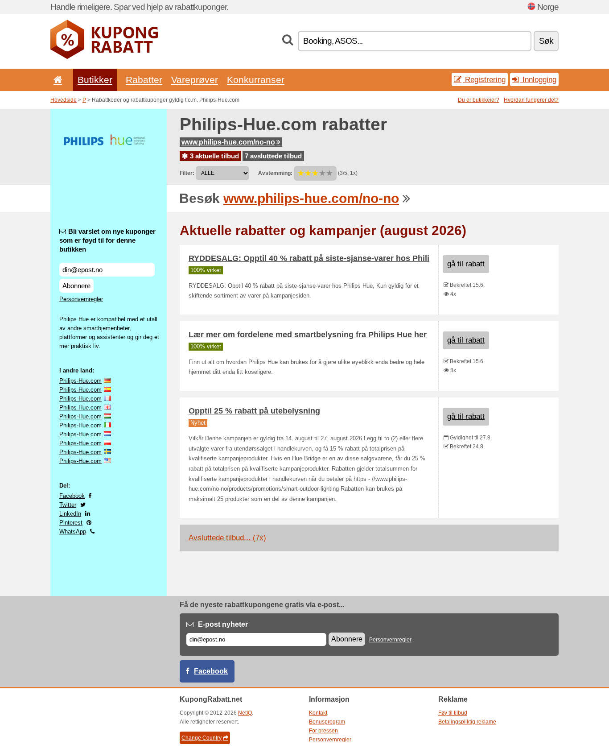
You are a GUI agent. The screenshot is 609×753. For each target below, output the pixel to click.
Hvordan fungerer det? (531, 100)
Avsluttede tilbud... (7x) (227, 538)
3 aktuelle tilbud (213, 156)
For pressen (323, 731)
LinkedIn (70, 513)
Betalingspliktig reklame (467, 722)
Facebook (72, 495)
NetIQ (245, 713)
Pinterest (70, 522)
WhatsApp (72, 531)
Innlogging (538, 79)
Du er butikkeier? (478, 100)
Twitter (67, 504)
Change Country (201, 738)
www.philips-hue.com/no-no (228, 142)
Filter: (187, 173)
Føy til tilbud (452, 713)
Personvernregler (81, 299)
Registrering (484, 79)
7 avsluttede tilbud (273, 156)
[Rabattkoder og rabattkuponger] (104, 57)
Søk (546, 41)
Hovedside (63, 100)
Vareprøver (194, 79)
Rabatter (144, 79)
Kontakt (318, 713)
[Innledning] (56, 79)
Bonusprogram (327, 722)
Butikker (95, 79)
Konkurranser (255, 79)
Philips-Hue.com (80, 380)
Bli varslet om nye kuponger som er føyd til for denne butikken (107, 240)
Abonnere (76, 286)
